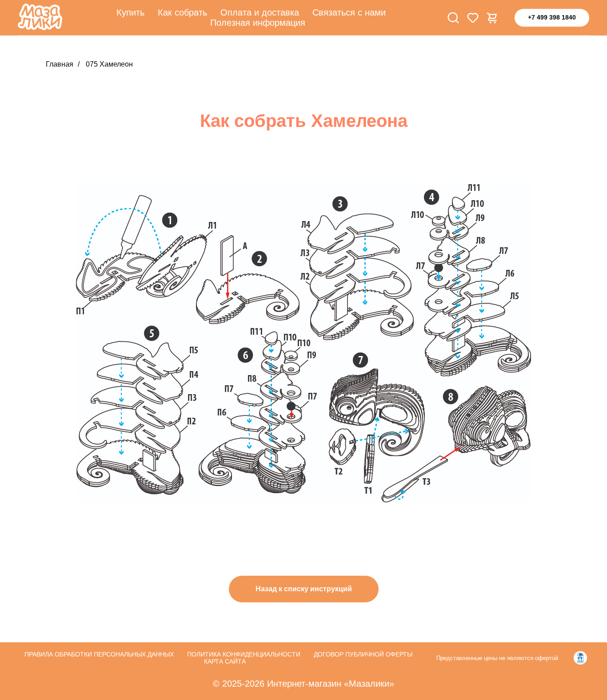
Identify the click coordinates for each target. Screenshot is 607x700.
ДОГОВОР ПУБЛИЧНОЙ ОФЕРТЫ (363, 654)
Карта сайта (225, 661)
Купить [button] (130, 12)
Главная (59, 64)
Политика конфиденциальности (243, 654)
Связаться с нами (349, 12)
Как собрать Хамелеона (303, 121)
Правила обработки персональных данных (99, 654)
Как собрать (182, 12)
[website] (453, 17)
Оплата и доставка (259, 12)
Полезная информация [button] (257, 23)
